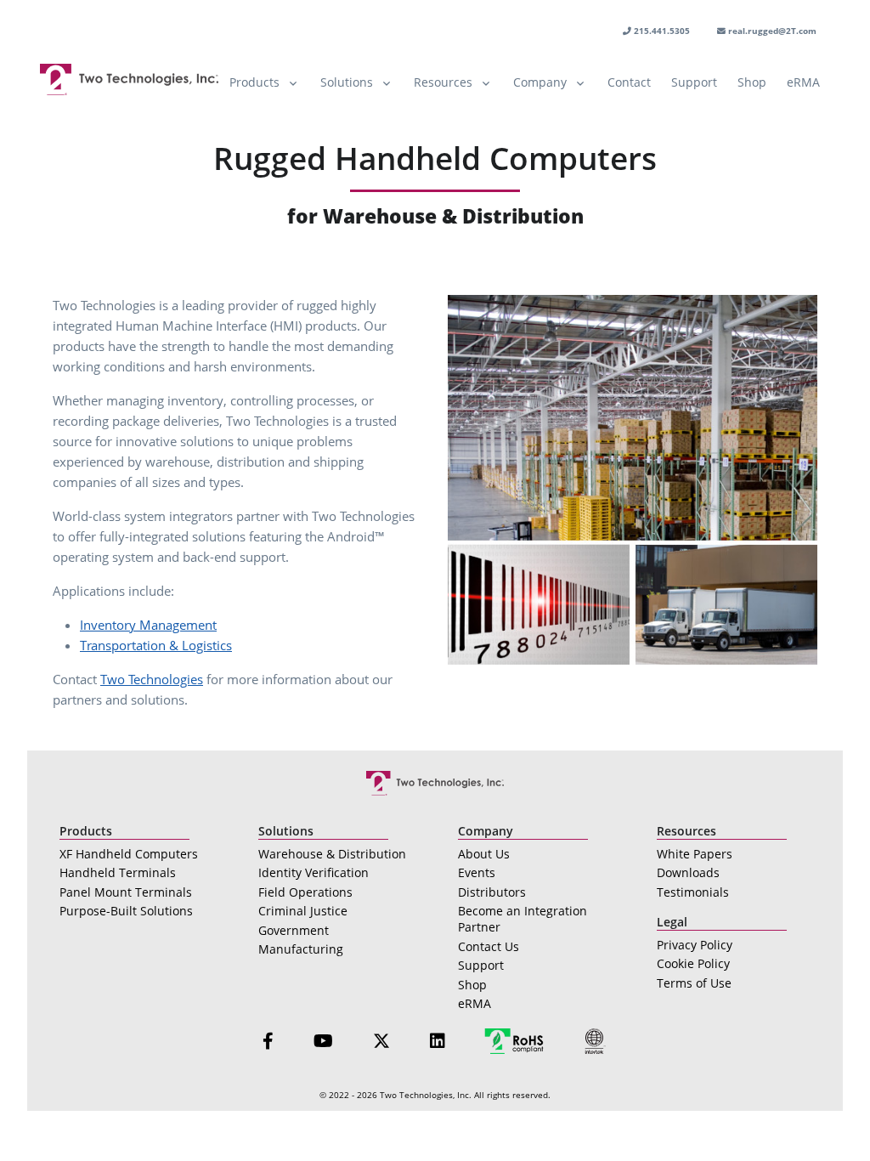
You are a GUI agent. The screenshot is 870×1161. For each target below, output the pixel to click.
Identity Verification (313, 872)
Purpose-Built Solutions (126, 911)
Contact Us (488, 946)
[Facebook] (268, 1041)
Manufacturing (300, 949)
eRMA (803, 82)
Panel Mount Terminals (125, 892)
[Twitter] (381, 1041)
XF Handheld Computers (128, 854)
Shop (751, 82)
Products (254, 82)
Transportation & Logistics (156, 645)
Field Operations (305, 892)
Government (293, 930)
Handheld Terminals (117, 872)
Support (694, 82)
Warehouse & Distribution (332, 854)
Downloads (688, 872)
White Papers (694, 854)
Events (476, 872)
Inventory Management (148, 624)
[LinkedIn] (437, 1041)
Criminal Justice (302, 911)
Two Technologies (151, 679)
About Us (484, 854)
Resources (443, 82)
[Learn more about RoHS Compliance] (514, 1040)
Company (540, 82)
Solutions (346, 82)
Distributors (492, 892)
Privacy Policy (694, 945)
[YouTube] (323, 1041)
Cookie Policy (693, 963)
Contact (629, 82)
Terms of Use (694, 983)
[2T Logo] (129, 79)
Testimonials (693, 892)
